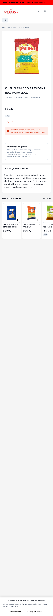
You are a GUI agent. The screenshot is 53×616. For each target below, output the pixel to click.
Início (4, 27)
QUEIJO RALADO (13, 27)
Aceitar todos (15, 611)
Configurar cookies (35, 611)
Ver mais (47, 198)
